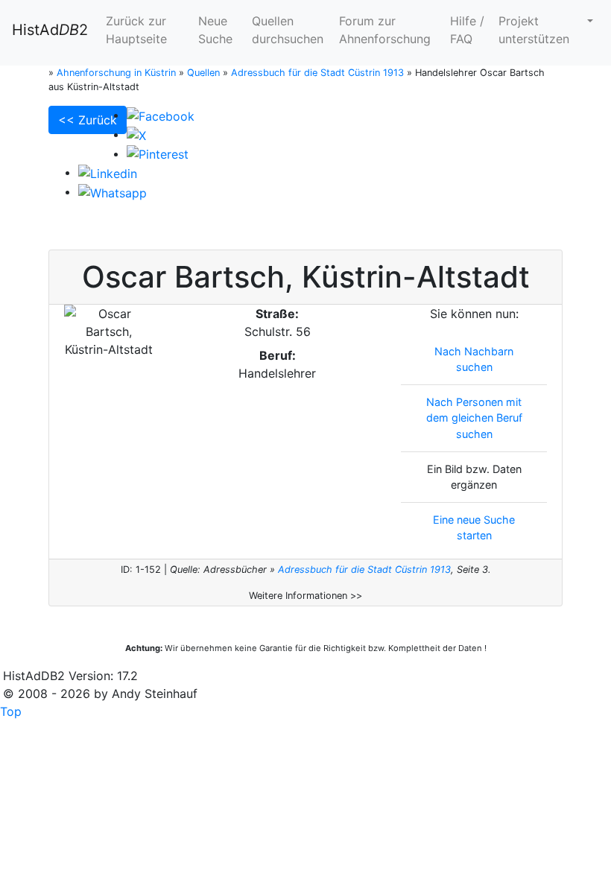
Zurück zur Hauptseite (136, 29)
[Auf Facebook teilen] (160, 114)
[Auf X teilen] (136, 134)
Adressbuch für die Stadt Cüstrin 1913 (364, 569)
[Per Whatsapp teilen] (112, 191)
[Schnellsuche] (588, 21)
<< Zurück (87, 119)
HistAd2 (50, 30)
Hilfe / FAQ (467, 29)
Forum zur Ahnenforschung (385, 29)
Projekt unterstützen (533, 29)
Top (11, 711)
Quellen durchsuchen (287, 29)
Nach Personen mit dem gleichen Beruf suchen (474, 418)
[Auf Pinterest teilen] (158, 153)
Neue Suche (215, 29)
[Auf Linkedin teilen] (107, 172)
